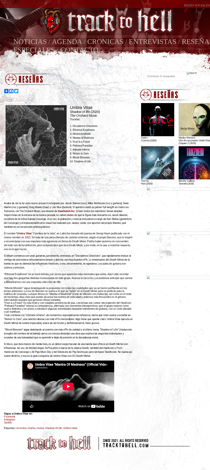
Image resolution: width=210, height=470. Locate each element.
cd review (21, 428)
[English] (9, 99)
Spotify (8, 422)
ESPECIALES (34, 50)
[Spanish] (17, 99)
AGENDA (67, 42)
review (40, 428)
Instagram (9, 419)
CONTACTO (79, 50)
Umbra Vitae (70, 428)
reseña (31, 428)
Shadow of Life (53, 428)
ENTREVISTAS (152, 42)
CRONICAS (105, 42)
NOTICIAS (30, 42)
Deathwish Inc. (66, 211)
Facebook (9, 416)
